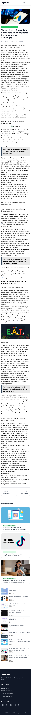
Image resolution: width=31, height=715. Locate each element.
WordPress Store (6, 696)
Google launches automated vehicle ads (13, 484)
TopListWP (5, 3)
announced (16, 52)
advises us (13, 299)
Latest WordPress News (9, 27)
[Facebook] (2, 705)
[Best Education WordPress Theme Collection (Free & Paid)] (4, 613)
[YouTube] (10, 705)
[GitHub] (18, 705)
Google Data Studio (16, 445)
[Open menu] (28, 2)
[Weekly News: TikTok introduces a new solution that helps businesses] (4, 651)
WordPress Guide (6, 691)
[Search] (24, 2)
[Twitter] (6, 705)
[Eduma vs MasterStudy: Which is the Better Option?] (4, 591)
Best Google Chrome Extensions (17, 625)
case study (15, 180)
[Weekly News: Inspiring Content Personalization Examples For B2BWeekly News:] (4, 642)
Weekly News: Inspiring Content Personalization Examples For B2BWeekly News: (14, 529)
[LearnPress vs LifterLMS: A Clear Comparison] (4, 606)
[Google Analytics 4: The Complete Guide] (4, 635)
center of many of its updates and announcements (15, 89)
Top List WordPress (7, 693)
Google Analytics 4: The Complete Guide (19, 632)
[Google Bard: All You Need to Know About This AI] (4, 620)
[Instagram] (14, 705)
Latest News (5, 688)
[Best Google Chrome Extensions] (4, 627)
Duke (13, 41)
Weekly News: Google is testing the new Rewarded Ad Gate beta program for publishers (14, 582)
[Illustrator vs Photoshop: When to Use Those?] (4, 598)
